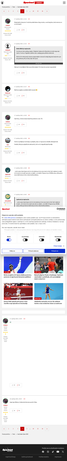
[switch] (25, 240)
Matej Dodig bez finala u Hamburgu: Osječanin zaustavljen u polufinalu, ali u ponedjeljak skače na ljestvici (48, 277)
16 (42, 11)
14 (33, 11)
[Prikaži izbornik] (64, 3)
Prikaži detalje (58, 246)
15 (37, 11)
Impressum (58, 457)
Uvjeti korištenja (10, 457)
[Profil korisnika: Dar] (8, 140)
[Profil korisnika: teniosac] (8, 88)
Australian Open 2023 (22, 7)
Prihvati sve (54, 251)
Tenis (13, 7)
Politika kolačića (44, 457)
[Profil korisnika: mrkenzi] (8, 45)
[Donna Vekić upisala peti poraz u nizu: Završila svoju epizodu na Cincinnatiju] (18, 291)
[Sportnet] (33, 2)
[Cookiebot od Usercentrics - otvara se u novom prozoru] (58, 209)
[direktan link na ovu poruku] (29, 43)
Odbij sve (12, 251)
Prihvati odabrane (33, 251)
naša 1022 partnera (10, 217)
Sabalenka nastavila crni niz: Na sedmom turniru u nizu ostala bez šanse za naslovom (48, 302)
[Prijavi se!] (2, 2)
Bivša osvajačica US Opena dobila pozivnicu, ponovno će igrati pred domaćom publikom (18, 276)
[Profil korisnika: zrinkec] (8, 21)
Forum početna (6, 7)
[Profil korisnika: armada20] (8, 196)
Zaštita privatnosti (27, 457)
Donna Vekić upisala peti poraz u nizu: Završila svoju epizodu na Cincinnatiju (16, 302)
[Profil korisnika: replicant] (8, 170)
